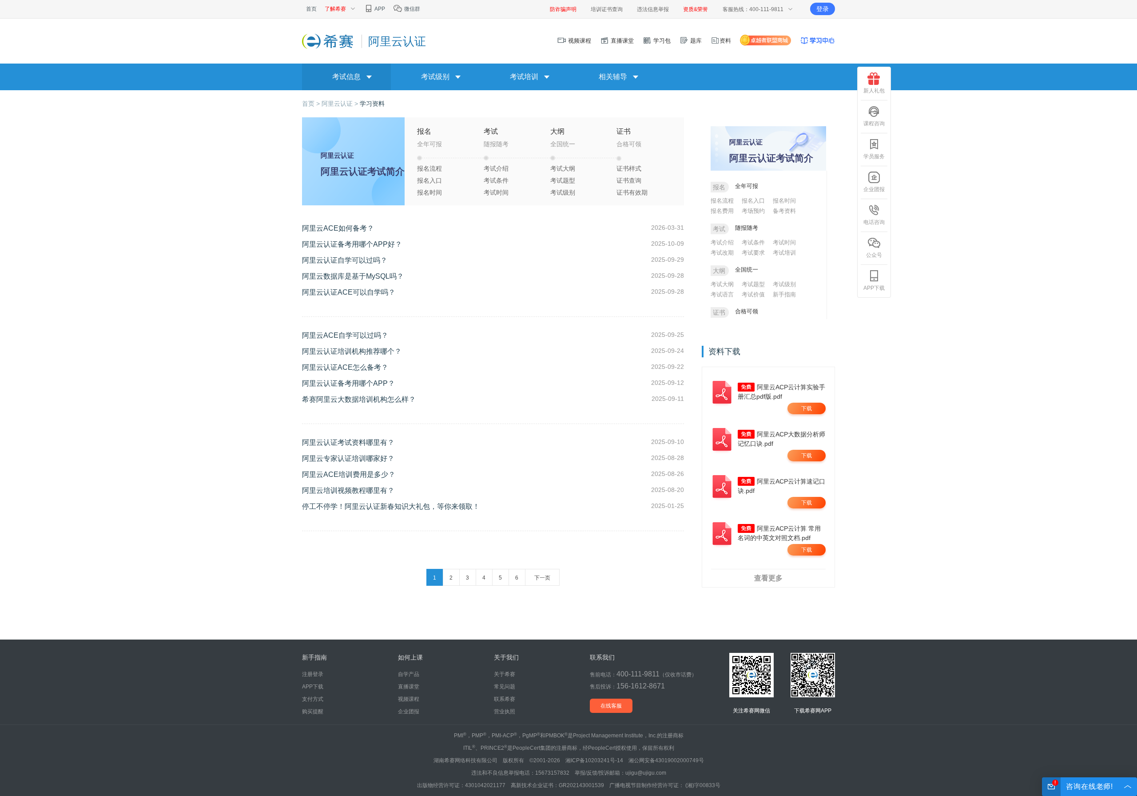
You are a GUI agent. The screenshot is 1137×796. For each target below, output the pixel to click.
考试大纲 (562, 168)
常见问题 (504, 687)
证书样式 (628, 168)
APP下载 (874, 288)
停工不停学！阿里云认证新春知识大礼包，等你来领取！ (391, 506)
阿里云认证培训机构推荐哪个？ (352, 351)
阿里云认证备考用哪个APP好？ (352, 244)
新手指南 (784, 294)
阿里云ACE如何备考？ (338, 228)
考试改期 (722, 252)
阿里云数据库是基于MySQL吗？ (353, 276)
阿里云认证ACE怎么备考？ (345, 367)
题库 (695, 40)
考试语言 (722, 294)
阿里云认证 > (341, 103)
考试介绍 (496, 168)
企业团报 (874, 189)
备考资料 (784, 211)
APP (379, 9)
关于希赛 (504, 674)
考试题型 (562, 180)
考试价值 (753, 294)
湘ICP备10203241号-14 (594, 760)
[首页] (328, 40)
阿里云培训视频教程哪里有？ (348, 490)
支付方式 (312, 699)
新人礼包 (874, 91)
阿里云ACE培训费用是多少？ (348, 474)
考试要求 (753, 252)
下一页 (542, 578)
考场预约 (753, 211)
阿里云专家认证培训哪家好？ (348, 458)
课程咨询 (874, 123)
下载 (806, 408)
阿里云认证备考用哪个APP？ (348, 383)
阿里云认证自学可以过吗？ (344, 260)
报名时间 (429, 192)
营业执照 (504, 711)
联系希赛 (504, 699)
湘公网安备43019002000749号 (666, 760)
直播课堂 (621, 40)
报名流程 (429, 168)
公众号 (874, 255)
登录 (822, 8)
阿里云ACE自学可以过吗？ (345, 335)
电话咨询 (874, 222)
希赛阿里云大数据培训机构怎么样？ (359, 399)
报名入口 (429, 180)
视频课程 (578, 40)
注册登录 (312, 674)
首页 (311, 9)
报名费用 (722, 211)
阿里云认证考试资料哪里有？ (348, 442)
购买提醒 (312, 711)
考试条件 (496, 180)
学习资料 (372, 103)
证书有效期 (632, 192)
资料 (725, 40)
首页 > (312, 103)
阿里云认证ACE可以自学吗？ (348, 292)
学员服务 (874, 156)
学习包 (661, 40)
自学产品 (408, 674)
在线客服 (611, 706)
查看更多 (768, 578)
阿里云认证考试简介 (363, 171)
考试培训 (784, 252)
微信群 (411, 9)
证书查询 (628, 180)
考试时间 (496, 192)
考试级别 (562, 192)
